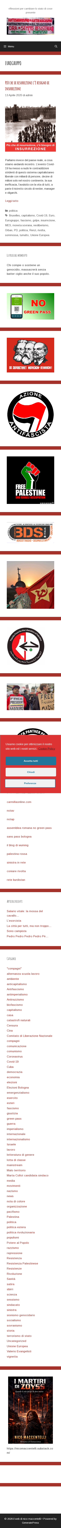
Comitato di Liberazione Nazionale (29, 1035)
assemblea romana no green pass (29, 828)
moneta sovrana (22, 225)
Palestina (13, 1216)
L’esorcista (14, 920)
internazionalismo (18, 1139)
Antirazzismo (15, 999)
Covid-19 (41, 215)
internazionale (16, 1134)
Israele (11, 1144)
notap (10, 819)
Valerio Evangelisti (19, 1351)
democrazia (14, 1072)
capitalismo (28, 215)
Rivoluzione (14, 1273)
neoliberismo (40, 225)
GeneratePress (30, 1522)
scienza (12, 1294)
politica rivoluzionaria (21, 1232)
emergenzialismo (18, 1092)
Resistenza (14, 1258)
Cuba (10, 1067)
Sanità (11, 1279)
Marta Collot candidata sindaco (27, 1175)
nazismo (12, 1191)
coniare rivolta (16, 871)
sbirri (10, 1289)
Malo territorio (16, 1170)
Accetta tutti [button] (31, 761)
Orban (8, 230)
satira (10, 1284)
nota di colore (16, 1201)
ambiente (13, 979)
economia (13, 1077)
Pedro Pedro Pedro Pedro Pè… (27, 936)
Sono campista (16, 931)
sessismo (13, 1299)
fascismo (26, 220)
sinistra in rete (16, 862)
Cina (10, 1030)
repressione (14, 1253)
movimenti (13, 1185)
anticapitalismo (17, 984)
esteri (10, 1103)
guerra (11, 1123)
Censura (12, 1025)
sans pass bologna (19, 836)
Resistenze (14, 1268)
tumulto (24, 235)
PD (16, 230)
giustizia (12, 1113)
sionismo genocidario (21, 1315)
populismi (13, 1237)
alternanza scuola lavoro (23, 973)
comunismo (14, 1051)
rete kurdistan (16, 879)
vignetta (12, 1356)
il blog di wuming (17, 845)
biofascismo (15, 1004)
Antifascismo (15, 989)
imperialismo (15, 1129)
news (10, 1196)
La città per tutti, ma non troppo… (29, 926)
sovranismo (14, 1325)
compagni (13, 1041)
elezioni (12, 1082)
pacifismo (13, 1211)
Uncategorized (16, 1341)
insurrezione (48, 220)
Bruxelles (14, 215)
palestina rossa (17, 854)
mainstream (14, 1165)
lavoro (11, 1149)
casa (10, 1015)
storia (10, 1330)
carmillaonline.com (19, 802)
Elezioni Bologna (18, 1087)
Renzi (32, 230)
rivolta (41, 230)
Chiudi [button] (31, 772)
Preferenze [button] (30, 783)
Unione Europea (39, 235)
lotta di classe (16, 1160)
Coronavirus (15, 1056)
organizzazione (17, 1206)
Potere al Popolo (18, 1242)
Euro (51, 215)
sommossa (11, 235)
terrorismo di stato (19, 1336)
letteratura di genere (20, 1154)
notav (10, 810)
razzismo (13, 1248)
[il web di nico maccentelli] (30, 26)
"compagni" (14, 968)
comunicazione (16, 1046)
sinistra (11, 1310)
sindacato (13, 1304)
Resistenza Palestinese (22, 1263)
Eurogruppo (12, 220)
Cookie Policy (46, 748)
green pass (14, 1118)
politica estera (16, 1227)
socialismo (14, 1320)
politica (13, 210)
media (11, 1180)
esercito (12, 1098)
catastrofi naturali (18, 1020)
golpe (36, 220)
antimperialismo (17, 994)
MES (8, 225)
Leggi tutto (11, 200)
